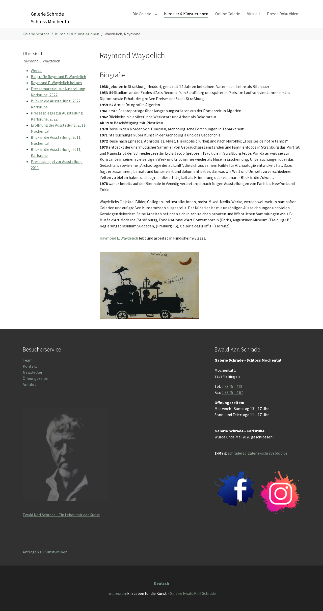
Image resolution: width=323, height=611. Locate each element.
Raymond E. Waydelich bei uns (56, 82)
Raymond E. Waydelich (119, 238)
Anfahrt (29, 384)
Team (28, 360)
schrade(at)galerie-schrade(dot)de (257, 453)
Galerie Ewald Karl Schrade (193, 593)
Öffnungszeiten (36, 378)
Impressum (117, 593)
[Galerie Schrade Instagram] (279, 492)
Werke (36, 70)
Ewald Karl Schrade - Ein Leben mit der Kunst (61, 514)
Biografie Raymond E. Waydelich (58, 76)
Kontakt (30, 366)
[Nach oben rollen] (312, 600)
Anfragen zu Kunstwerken (45, 551)
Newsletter (32, 372)
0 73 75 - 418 (232, 386)
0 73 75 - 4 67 (232, 392)
